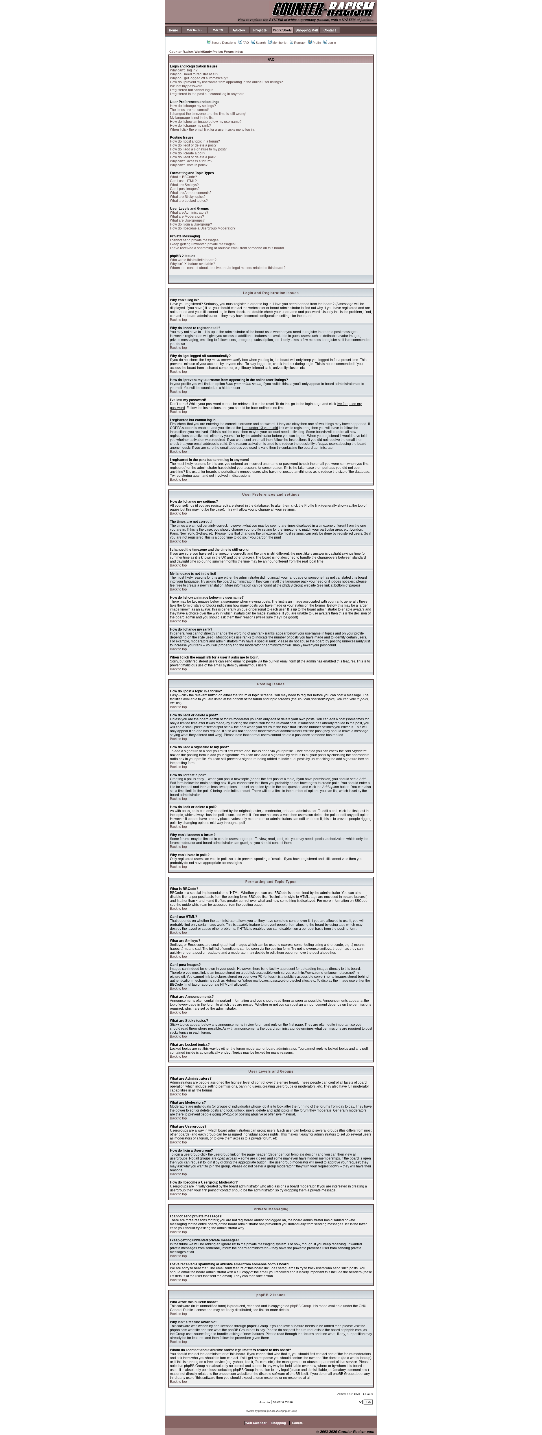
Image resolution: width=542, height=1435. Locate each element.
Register (300, 42)
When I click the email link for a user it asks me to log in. (212, 130)
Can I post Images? (185, 189)
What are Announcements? (190, 193)
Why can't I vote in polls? (188, 165)
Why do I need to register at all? (194, 74)
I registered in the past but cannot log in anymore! (207, 94)
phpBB (262, 1410)
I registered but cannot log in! (192, 90)
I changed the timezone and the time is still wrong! (208, 114)
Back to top (178, 320)
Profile (316, 42)
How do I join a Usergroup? (191, 224)
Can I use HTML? (183, 181)
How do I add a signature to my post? (198, 149)
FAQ (246, 42)
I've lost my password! (186, 86)
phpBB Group (300, 1306)
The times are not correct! (189, 110)
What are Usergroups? (187, 220)
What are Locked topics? (189, 201)
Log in (332, 42)
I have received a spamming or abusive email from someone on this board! (227, 248)
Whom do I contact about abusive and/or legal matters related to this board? (227, 268)
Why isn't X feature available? (192, 264)
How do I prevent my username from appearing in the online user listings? (226, 82)
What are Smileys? (184, 185)
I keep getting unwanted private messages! (202, 244)
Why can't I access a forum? (191, 161)
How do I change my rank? (190, 126)
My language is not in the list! (192, 118)
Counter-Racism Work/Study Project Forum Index (206, 51)
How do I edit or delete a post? (193, 145)
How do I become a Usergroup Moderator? (202, 228)
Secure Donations (223, 42)
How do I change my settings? (193, 106)
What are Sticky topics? (188, 197)
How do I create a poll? (187, 153)
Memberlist (279, 42)
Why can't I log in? (184, 70)
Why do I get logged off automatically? (199, 78)
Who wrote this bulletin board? (193, 260)
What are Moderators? (187, 216)
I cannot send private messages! (194, 240)
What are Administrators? (189, 213)
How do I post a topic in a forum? (195, 141)
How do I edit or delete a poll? (193, 157)
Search (261, 42)
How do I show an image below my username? (206, 122)
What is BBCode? (183, 177)
